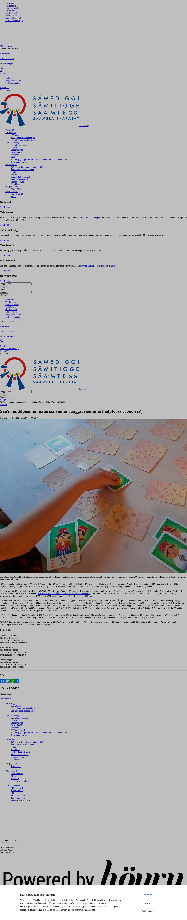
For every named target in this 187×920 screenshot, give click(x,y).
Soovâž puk (148, 895)
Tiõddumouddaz (18, 798)
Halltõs (14, 147)
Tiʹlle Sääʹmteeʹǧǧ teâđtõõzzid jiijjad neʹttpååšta (94, 266)
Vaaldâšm (15, 155)
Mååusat (3, 404)
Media (13, 196)
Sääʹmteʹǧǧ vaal (18, 730)
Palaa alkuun (5, 699)
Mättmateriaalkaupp (14, 20)
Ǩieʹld (147, 904)
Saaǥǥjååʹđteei (17, 150)
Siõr (13, 793)
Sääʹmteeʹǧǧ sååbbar (20, 145)
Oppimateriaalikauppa (9, 348)
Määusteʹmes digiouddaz (21, 800)
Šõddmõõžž (16, 189)
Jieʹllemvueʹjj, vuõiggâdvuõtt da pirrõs (27, 167)
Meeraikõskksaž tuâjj (20, 179)
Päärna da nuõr (17, 182)
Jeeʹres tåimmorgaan (19, 162)
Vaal (13, 157)
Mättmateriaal (17, 788)
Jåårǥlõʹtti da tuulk (13, 18)
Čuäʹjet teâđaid (147, 911)
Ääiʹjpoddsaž (11, 13)
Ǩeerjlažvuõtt (17, 790)
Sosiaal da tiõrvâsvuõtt (20, 177)
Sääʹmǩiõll (15, 174)
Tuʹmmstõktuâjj (12, 8)
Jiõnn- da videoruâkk (20, 795)
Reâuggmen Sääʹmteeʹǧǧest (23, 137)
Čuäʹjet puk (5, 207)
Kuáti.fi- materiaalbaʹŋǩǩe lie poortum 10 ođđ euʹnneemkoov (64, 593)
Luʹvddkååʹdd (17, 152)
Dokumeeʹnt (10, 78)
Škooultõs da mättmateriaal (22, 169)
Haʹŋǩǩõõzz (16, 184)
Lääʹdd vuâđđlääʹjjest (91, 218)
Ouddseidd (10, 3)
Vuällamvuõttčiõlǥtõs (20, 781)
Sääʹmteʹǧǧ (16, 135)
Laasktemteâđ (17, 194)
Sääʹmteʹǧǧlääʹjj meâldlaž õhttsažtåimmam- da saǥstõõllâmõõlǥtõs (39, 159)
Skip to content (6, 46)
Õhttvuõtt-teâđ (11, 15)
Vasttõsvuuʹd (11, 11)
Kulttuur (14, 172)
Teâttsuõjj (15, 778)
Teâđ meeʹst (10, 6)
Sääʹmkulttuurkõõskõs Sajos (23, 140)
